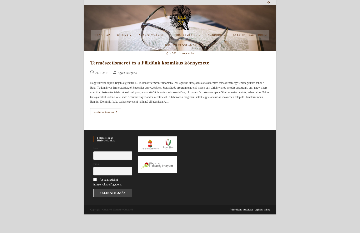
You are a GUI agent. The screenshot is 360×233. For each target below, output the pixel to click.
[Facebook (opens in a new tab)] (269, 2)
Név (95, 148)
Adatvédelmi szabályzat (241, 209)
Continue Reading (107, 110)
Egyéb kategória (127, 72)
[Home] (166, 53)
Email (96, 164)
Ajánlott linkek (262, 209)
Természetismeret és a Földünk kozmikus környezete (149, 62)
